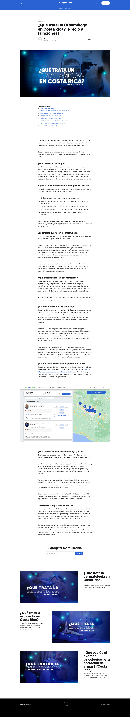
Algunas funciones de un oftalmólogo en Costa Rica (54, 110)
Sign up (66, 705)
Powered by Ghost (105, 704)
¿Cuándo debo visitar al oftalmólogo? (50, 118)
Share (89, 39)
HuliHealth (68, 8)
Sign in (98, 3)
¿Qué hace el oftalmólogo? (47, 108)
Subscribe (106, 3)
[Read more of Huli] (40, 39)
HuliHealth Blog (65, 3)
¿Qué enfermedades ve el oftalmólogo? (51, 115)
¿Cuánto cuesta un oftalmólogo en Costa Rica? (53, 120)
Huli (44, 38)
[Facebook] (67, 702)
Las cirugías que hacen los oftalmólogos (51, 113)
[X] (64, 702)
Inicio (60, 8)
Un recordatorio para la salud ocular (50, 126)
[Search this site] (21, 3)
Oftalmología (41, 21)
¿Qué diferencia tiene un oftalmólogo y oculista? (53, 123)
